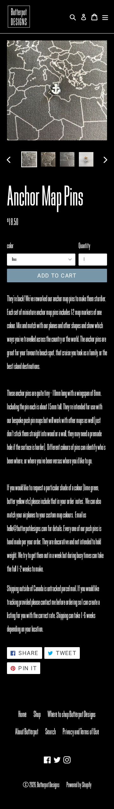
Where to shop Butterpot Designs (72, 714)
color (10, 245)
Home (22, 714)
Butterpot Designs (48, 784)
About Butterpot (26, 731)
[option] (29, 159)
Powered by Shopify (79, 784)
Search (50, 731)
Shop (37, 714)
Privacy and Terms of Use (81, 731)
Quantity (84, 245)
